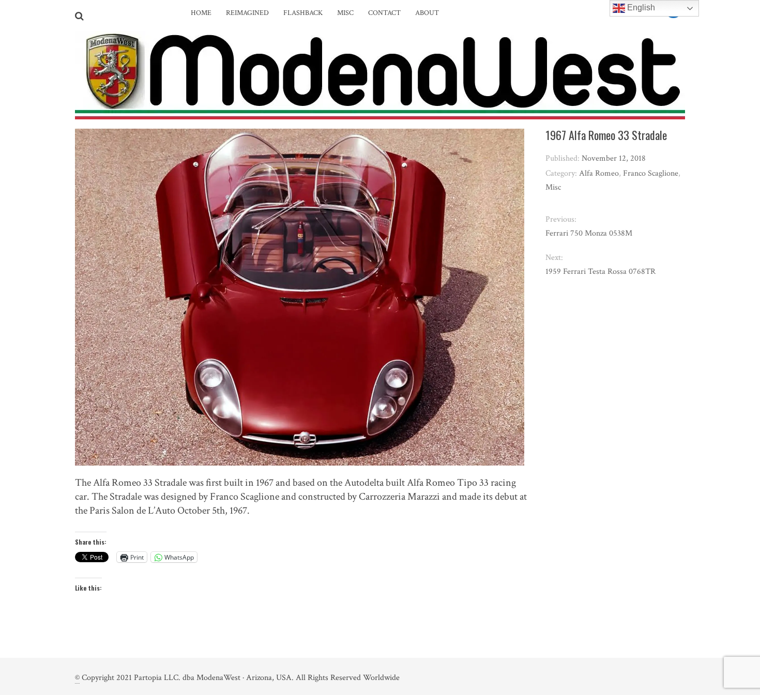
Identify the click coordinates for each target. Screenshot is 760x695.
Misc (345, 13)
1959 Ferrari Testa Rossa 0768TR (600, 271)
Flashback (303, 13)
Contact (384, 13)
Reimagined (247, 13)
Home (201, 13)
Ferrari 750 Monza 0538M (588, 233)
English (640, 7)
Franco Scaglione (650, 173)
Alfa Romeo (599, 173)
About (427, 13)
